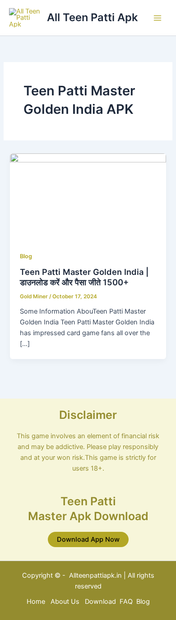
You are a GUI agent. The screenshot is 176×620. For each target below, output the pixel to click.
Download (101, 602)
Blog (26, 256)
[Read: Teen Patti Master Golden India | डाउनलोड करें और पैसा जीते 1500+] (88, 197)
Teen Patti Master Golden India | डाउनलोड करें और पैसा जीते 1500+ (84, 277)
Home (36, 602)
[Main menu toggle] (157, 18)
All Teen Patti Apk (92, 17)
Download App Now (88, 539)
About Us (65, 602)
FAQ (126, 602)
